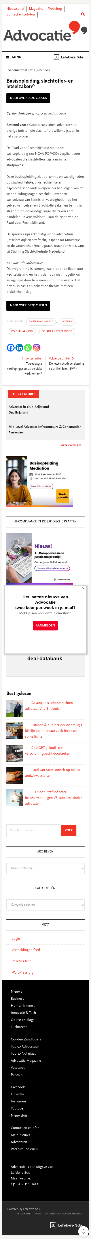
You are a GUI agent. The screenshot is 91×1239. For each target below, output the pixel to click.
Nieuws (16, 992)
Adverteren (19, 1142)
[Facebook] (11, 348)
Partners (17, 1075)
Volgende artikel (59, 358)
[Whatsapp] (28, 348)
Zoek (70, 830)
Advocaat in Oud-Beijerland (29, 407)
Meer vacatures (71, 445)
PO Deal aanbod (22, 331)
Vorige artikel (34, 358)
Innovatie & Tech (23, 1013)
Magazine (36, 9)
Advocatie (45, 31)
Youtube (17, 1108)
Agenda (67, 321)
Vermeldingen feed (26, 950)
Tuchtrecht (19, 1027)
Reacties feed (22, 961)
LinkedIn (17, 1094)
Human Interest (23, 1006)
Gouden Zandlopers (26, 1039)
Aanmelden (45, 625)
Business (17, 999)
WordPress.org (22, 972)
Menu (16, 57)
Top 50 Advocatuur (25, 1046)
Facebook (18, 1087)
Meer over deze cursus (28, 98)
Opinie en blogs (22, 1020)
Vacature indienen (24, 1149)
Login (16, 939)
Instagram (18, 1101)
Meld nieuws (20, 1135)
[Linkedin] (19, 348)
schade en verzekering (57, 331)
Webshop (55, 9)
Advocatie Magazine (26, 1061)
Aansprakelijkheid (41, 321)
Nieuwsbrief (15, 9)
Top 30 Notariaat (23, 1053)
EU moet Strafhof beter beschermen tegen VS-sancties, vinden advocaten (54, 798)
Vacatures (18, 1068)
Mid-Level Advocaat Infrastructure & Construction (45, 427)
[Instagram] (36, 348)
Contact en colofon (20, 14)
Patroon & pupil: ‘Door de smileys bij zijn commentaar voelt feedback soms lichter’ (53, 730)
